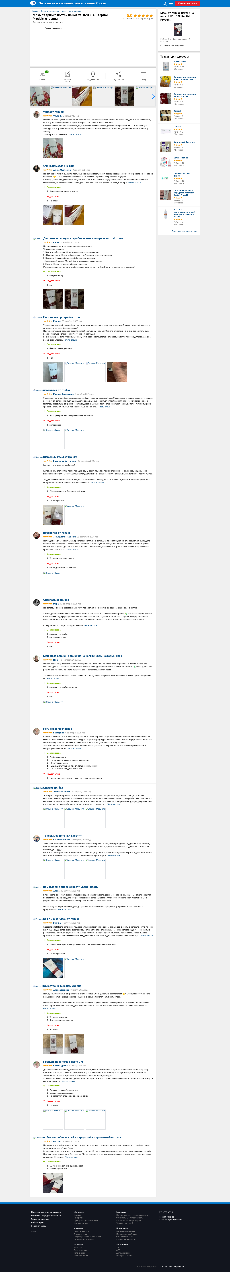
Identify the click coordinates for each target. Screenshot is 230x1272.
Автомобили (122, 1244)
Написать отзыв (188, 3)
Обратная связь (38, 1226)
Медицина (79, 1212)
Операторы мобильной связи (87, 1237)
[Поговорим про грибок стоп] (146, 96)
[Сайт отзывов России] (34, 3)
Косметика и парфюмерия (128, 1220)
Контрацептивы (81, 1223)
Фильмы (78, 1247)
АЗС (118, 1247)
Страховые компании (84, 1239)
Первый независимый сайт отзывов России (72, 3)
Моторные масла (124, 1255)
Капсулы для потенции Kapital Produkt (185, 95)
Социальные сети (124, 1237)
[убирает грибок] (40, 96)
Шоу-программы (81, 1255)
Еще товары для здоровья (184, 231)
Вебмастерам (37, 1222)
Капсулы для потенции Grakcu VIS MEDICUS (185, 78)
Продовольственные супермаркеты (132, 1215)
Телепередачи (80, 1250)
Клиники (77, 1215)
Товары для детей (124, 1223)
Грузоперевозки (81, 1231)
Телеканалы (79, 1253)
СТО (118, 1250)
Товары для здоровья (173, 45)
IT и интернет (122, 1228)
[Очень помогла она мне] (61, 96)
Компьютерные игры (125, 1239)
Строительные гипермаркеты (129, 1218)
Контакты (166, 1212)
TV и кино (78, 1244)
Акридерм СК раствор (184, 142)
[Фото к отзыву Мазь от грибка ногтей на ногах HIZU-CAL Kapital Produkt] (53, 148)
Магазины (121, 1212)
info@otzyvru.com (173, 1219)
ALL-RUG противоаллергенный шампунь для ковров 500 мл (184, 213)
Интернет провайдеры (126, 1234)
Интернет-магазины (125, 1231)
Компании (78, 1228)
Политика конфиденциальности (46, 1215)
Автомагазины (123, 1253)
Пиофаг (177, 126)
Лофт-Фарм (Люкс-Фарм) (183, 174)
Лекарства (78, 1218)
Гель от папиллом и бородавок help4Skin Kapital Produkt (184, 192)
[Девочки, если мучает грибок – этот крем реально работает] (103, 96)
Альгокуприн (180, 61)
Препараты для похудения (86, 1220)
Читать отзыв (75, 134)
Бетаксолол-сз (181, 158)
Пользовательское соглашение (46, 1212)
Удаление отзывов (40, 1219)
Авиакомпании (80, 1234)
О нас (33, 1231)
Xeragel (177, 111)
